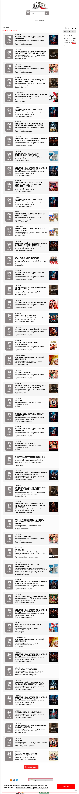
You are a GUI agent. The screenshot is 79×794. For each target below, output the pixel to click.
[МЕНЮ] (28, 13)
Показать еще (31, 767)
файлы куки (20, 785)
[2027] (75, 28)
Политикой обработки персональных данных (32, 788)
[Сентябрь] (73, 28)
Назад (6, 28)
